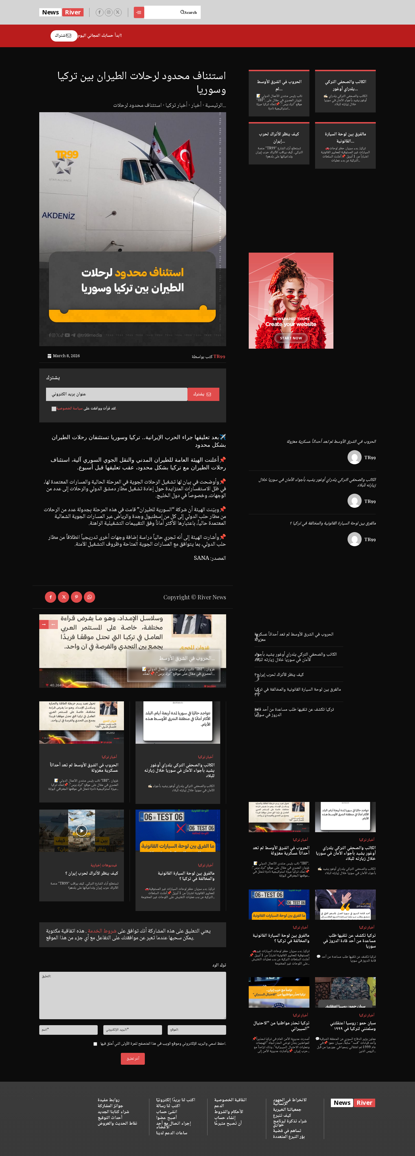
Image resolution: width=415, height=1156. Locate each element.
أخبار (196, 105)
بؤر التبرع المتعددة (289, 1137)
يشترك (198, 394)
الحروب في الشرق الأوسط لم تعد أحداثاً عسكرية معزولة (84, 768)
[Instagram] (109, 12)
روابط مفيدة (108, 1100)
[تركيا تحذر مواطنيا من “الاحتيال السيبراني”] (279, 992)
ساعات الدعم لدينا (171, 1133)
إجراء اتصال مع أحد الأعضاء (173, 1125)
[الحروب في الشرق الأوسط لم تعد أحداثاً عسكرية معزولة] (81, 722)
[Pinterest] (76, 597)
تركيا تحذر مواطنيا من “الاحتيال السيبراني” (281, 1026)
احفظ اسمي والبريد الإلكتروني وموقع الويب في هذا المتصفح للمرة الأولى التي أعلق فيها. (163, 1043)
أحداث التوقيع (110, 1118)
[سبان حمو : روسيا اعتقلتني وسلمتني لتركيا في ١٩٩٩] (345, 992)
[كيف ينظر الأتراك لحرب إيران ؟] (81, 831)
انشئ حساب (166, 1112)
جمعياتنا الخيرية (287, 1110)
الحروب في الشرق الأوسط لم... (279, 85)
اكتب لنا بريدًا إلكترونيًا (175, 1100)
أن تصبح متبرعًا (228, 1123)
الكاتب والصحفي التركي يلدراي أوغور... (345, 85)
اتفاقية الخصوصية (230, 1100)
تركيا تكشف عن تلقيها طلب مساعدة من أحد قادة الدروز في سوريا (294, 712)
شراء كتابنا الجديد (113, 1112)
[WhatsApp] (89, 597)
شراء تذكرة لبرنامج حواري (290, 1123)
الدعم (219, 1106)
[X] (118, 12)
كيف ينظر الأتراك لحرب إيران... (279, 138)
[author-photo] (355, 457)
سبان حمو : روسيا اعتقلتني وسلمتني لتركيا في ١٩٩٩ (353, 1026)
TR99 (219, 356)
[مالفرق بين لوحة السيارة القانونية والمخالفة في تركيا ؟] (178, 831)
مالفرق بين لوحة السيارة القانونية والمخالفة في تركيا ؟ (186, 876)
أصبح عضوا (166, 1118)
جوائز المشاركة (110, 1106)
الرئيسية (214, 105)
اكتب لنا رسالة (168, 1106)
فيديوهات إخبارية (104, 865)
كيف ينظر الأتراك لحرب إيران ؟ (91, 873)
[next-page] (44, 624)
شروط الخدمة (102, 931)
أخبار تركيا (176, 105)
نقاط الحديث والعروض (117, 1123)
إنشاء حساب (224, 1118)
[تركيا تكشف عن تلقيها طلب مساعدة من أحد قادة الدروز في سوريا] (345, 905)
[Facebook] (100, 12)
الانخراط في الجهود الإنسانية (290, 1102)
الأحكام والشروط (228, 1112)
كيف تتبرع (282, 1116)
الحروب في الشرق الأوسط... (187, 658)
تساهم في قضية (287, 1131)
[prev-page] (53, 624)
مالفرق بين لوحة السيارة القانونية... (345, 138)
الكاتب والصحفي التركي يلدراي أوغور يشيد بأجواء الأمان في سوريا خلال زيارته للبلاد (179, 771)
